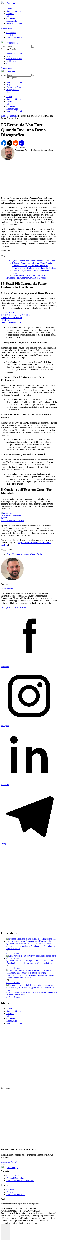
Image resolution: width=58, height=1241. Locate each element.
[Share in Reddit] (16, 145)
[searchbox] (19, 46)
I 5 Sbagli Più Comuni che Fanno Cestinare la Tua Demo (30, 261)
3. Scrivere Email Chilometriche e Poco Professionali (34, 268)
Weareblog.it (12, 3)
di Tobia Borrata (13, 953)
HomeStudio (12, 116)
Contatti (9, 1192)
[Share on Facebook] (4, 145)
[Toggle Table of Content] (3, 256)
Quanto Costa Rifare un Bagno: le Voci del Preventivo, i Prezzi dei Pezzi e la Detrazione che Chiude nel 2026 (30, 962)
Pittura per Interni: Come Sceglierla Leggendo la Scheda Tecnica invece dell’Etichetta (30, 976)
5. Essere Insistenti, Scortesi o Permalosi (29, 275)
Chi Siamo (11, 1190)
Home (3, 116)
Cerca (4, 46)
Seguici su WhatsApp (10, 1162)
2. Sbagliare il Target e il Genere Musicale (30, 265)
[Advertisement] (29, 177)
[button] (5, 1232)
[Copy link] (21, 145)
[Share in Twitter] (10, 145)
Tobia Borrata (7, 589)
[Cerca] (33, 47)
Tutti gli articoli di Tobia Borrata (14, 608)
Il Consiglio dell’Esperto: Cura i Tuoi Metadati (26, 278)
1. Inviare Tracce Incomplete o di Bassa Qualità (32, 263)
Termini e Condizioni (15, 1194)
